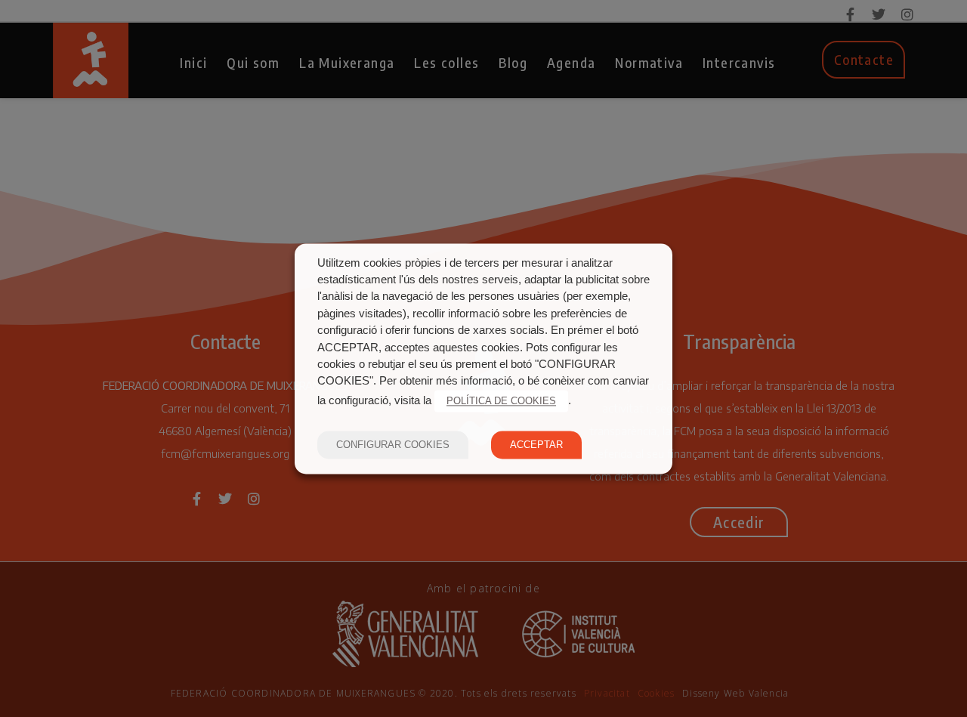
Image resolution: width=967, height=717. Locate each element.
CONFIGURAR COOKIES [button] (393, 444)
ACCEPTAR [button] (536, 444)
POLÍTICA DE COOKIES (501, 400)
